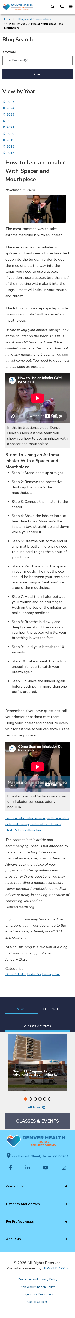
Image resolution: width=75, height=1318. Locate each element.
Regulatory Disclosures (37, 1294)
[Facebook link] (10, 1168)
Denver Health (15, 974)
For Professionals (20, 1221)
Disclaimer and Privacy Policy (37, 1279)
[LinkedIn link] (27, 1168)
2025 (10, 102)
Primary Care (51, 974)
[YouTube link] (45, 1168)
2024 (10, 108)
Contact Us (14, 1186)
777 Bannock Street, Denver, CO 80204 (39, 1156)
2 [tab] (30, 1099)
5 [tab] (44, 1099)
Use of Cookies (37, 1302)
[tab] (21, 1005)
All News (35, 1107)
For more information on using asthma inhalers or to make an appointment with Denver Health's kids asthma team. (37, 824)
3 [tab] (35, 1099)
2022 (10, 121)
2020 (10, 134)
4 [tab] (40, 1099)
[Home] (18, 7)
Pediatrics (34, 974)
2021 (10, 127)
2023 (10, 114)
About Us (13, 1239)
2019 (10, 140)
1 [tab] (25, 1099)
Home (6, 19)
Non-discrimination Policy (37, 1287)
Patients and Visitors (23, 1204)
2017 (10, 153)
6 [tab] (49, 1099)
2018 (10, 146)
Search (37, 74)
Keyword (9, 52)
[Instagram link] (64, 1168)
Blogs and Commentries (34, 19)
